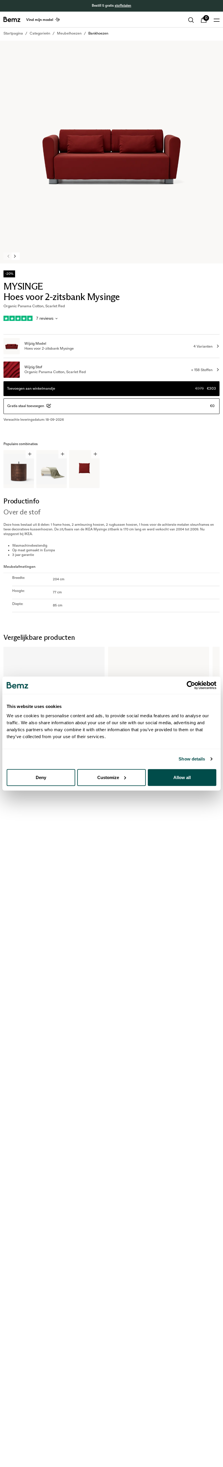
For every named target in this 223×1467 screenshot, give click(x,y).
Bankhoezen (98, 33)
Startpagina (13, 33)
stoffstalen (123, 5)
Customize (108, 777)
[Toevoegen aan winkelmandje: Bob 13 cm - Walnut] (30, 454)
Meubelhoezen (69, 33)
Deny (41, 777)
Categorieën (40, 33)
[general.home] (11, 19)
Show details (192, 758)
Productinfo (21, 501)
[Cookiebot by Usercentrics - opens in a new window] (191, 685)
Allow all (182, 777)
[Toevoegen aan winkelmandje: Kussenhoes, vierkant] (95, 454)
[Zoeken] (191, 20)
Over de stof (21, 512)
